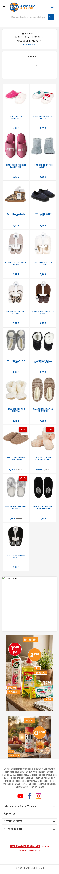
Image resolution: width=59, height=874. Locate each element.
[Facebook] (30, 796)
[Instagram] (39, 796)
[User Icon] (52, 7)
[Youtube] (21, 796)
